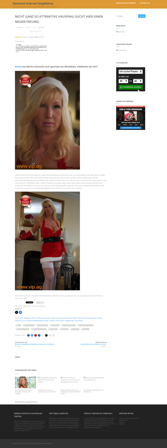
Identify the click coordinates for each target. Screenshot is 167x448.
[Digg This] (46, 335)
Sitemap (121, 422)
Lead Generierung (45, 443)
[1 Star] (15, 37)
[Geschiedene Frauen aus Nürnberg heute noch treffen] (48, 382)
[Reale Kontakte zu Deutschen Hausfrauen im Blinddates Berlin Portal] (71, 382)
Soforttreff (79, 321)
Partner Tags (145, 3)
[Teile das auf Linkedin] (39, 335)
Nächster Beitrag (94, 343)
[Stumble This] (42, 335)
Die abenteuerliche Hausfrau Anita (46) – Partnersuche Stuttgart (24, 391)
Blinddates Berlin (30, 318)
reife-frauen (59, 321)
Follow (41, 302)
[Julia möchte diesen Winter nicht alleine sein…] (94, 380)
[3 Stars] (17, 37)
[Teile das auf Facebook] (28, 335)
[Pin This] (35, 335)
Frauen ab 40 (55, 318)
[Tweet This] (32, 335)
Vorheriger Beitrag (35, 343)
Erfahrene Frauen (43, 318)
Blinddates (41, 27)
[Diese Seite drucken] (53, 335)
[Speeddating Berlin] (48, 292)
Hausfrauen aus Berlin (69, 318)
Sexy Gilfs (25, 443)
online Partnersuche (23, 329)
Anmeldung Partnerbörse (126, 3)
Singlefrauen (69, 321)
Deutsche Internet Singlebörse (33, 3)
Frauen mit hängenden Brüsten (129, 418)
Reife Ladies (16, 443)
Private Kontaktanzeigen (35, 321)
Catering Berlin (33, 443)
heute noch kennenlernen (87, 318)
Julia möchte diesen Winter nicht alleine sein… (94, 391)
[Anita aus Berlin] (48, 171)
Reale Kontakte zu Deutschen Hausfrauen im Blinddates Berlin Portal (71, 391)
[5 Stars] (20, 37)
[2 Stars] (16, 37)
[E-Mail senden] (50, 335)
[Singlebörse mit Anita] (25, 388)
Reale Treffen (49, 321)
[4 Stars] (19, 37)
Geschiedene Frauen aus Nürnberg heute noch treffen (47, 391)
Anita (18, 66)
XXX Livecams (123, 420)
